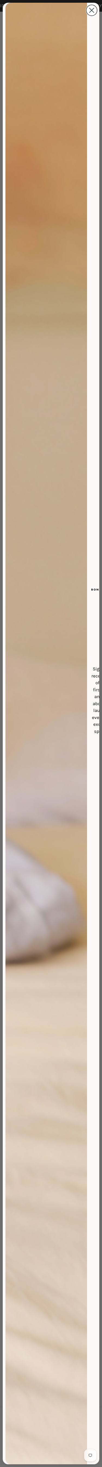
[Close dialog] (91, 10)
